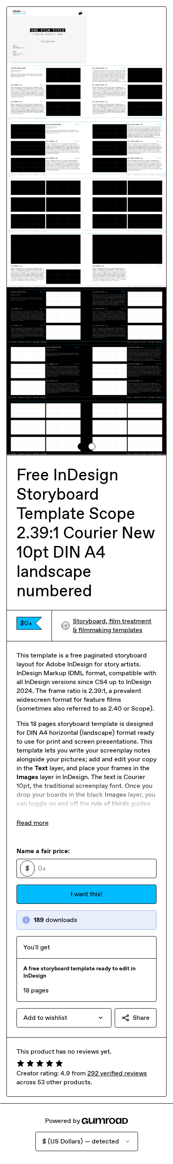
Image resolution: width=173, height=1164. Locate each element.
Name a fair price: (43, 851)
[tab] (81, 446)
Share (141, 1017)
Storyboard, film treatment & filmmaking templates (112, 625)
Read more (32, 823)
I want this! (86, 894)
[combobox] (63, 1018)
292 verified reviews (117, 1073)
